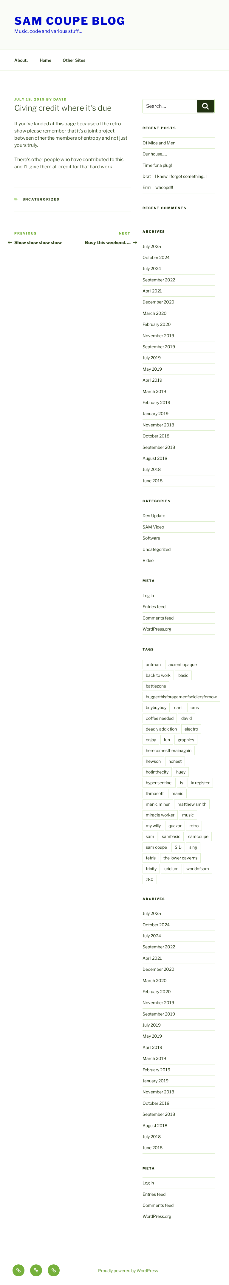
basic (183, 675)
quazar (175, 825)
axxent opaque (182, 664)
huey (180, 771)
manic (177, 793)
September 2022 (159, 279)
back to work (158, 675)
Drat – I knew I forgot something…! (175, 176)
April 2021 (152, 290)
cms (195, 707)
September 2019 (159, 346)
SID (178, 847)
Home (45, 60)
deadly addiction (161, 728)
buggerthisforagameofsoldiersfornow (181, 696)
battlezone (156, 685)
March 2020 (155, 313)
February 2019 (156, 402)
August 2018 (155, 458)
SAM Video (153, 526)
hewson (153, 761)
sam (150, 836)
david (60, 99)
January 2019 (155, 413)
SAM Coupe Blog (70, 20)
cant (178, 707)
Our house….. (155, 153)
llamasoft (155, 793)
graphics (186, 739)
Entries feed (154, 606)
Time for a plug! (157, 165)
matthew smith (191, 804)
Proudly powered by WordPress (128, 1270)
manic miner (158, 804)
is (181, 782)
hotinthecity (157, 771)
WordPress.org (157, 628)
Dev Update (154, 515)
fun (167, 739)
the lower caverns (180, 857)
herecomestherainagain (168, 750)
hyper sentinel (159, 782)
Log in (148, 595)
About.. (21, 60)
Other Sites (74, 60)
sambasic (171, 836)
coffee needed (160, 718)
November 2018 (158, 424)
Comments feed (158, 617)
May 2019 (152, 369)
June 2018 (153, 480)
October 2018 (156, 435)
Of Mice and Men (159, 142)
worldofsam (197, 868)
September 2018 (159, 447)
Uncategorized (41, 199)
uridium (171, 868)
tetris (151, 857)
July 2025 (152, 246)
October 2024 (156, 257)
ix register (200, 782)
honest (175, 761)
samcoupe (198, 836)
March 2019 (154, 391)
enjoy (151, 739)
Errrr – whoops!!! (158, 187)
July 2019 (152, 357)
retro (194, 825)
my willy (153, 825)
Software (151, 537)
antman (153, 664)
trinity (151, 868)
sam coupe (156, 847)
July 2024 (152, 268)
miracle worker (160, 814)
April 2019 (152, 380)
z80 (150, 879)
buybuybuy (156, 707)
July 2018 (152, 469)
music (188, 814)
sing (193, 847)
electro (191, 728)
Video (148, 560)
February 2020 (157, 324)
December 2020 (158, 301)
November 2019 (158, 335)
